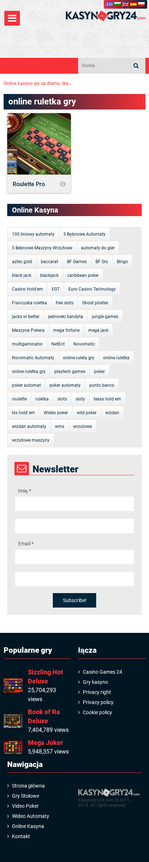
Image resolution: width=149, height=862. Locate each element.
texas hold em (107, 399)
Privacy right (97, 692)
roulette (19, 399)
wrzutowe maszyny (31, 440)
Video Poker (25, 806)
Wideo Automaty (30, 816)
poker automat (26, 385)
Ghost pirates (95, 302)
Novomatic (84, 344)
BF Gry (101, 261)
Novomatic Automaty (33, 357)
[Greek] (109, 4)
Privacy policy (98, 702)
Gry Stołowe (25, 796)
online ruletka (116, 357)
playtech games (69, 371)
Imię (24, 491)
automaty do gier (98, 247)
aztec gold (22, 261)
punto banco (101, 385)
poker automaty (65, 385)
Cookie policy (97, 712)
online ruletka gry (29, 371)
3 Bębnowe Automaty (84, 234)
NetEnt (58, 344)
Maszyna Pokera (28, 330)
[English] (125, 4)
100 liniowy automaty (33, 234)
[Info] (62, 184)
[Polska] (141, 4)
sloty (80, 399)
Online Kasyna (28, 826)
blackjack (49, 275)
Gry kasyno (95, 682)
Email (26, 543)
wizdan (112, 412)
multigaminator (27, 344)
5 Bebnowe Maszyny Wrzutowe (42, 247)
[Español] (133, 4)
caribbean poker (83, 275)
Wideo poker (56, 412)
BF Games (77, 261)
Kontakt (21, 836)
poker (99, 371)
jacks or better (25, 316)
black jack (21, 275)
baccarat (49, 261)
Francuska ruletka (29, 302)
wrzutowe (82, 426)
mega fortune (66, 330)
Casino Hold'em (27, 289)
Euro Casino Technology (92, 289)
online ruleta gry (78, 357)
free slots (64, 302)
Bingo (122, 261)
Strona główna (28, 786)
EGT (56, 289)
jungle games (105, 316)
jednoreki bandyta (65, 316)
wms (59, 426)
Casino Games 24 (102, 672)
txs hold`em (23, 412)
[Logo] (105, 16)
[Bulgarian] (117, 4)
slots (62, 399)
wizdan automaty (29, 426)
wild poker (87, 412)
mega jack (98, 330)
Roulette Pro (29, 184)
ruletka (42, 399)
